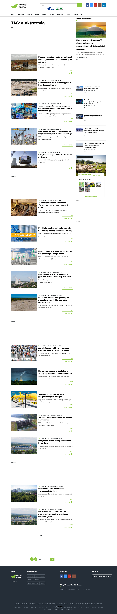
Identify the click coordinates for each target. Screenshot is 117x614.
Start (12, 14)
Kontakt (75, 14)
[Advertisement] (42, 37)
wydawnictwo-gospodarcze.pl (72, 589)
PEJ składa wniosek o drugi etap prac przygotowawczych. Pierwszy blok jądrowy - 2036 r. (53, 300)
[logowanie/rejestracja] (80, 14)
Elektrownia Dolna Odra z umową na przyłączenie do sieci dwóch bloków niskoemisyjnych (53, 514)
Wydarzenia (20, 14)
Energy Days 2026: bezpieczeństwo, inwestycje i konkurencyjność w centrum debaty (94, 101)
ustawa (42, 583)
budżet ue (30, 576)
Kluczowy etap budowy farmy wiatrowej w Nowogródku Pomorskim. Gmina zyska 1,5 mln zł (55, 59)
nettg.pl (61, 589)
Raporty (29, 14)
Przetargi (51, 14)
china (29, 579)
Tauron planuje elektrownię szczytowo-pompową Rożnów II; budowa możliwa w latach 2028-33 (55, 108)
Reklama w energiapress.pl (101, 576)
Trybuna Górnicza (86, 589)
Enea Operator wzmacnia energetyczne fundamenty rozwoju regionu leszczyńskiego (94, 130)
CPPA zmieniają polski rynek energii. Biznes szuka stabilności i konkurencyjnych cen (94, 145)
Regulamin (60, 14)
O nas (68, 14)
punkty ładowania (33, 583)
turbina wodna (40, 576)
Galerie (44, 14)
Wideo (37, 14)
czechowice (37, 579)
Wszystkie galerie (91, 196)
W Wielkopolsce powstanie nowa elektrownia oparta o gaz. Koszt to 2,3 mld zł (53, 204)
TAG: (39, 54)
